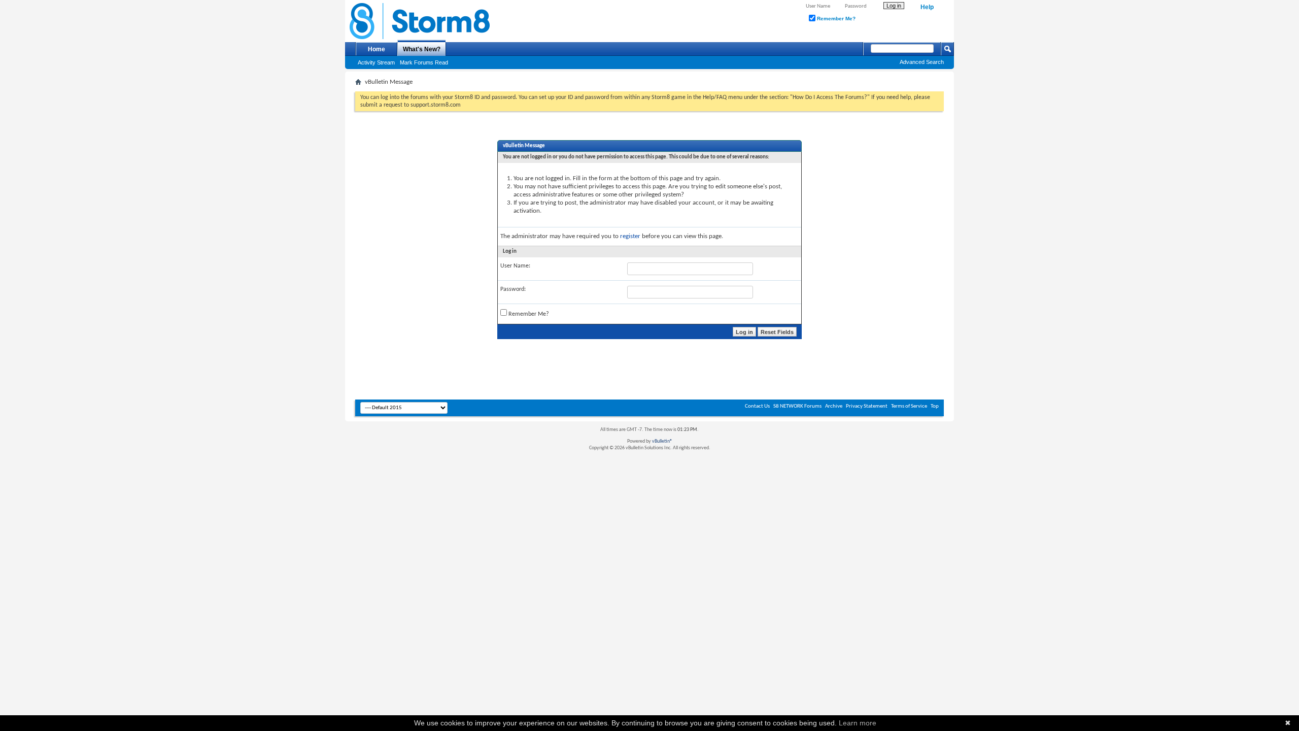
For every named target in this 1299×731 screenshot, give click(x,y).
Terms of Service (909, 406)
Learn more (857, 723)
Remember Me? (835, 18)
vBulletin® (662, 441)
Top (935, 406)
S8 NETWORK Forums (797, 406)
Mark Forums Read (424, 62)
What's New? (421, 49)
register (630, 236)
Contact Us (757, 406)
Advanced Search (922, 62)
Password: (513, 289)
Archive (833, 406)
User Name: (515, 266)
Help (927, 7)
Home (376, 49)
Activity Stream (376, 62)
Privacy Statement (866, 406)
